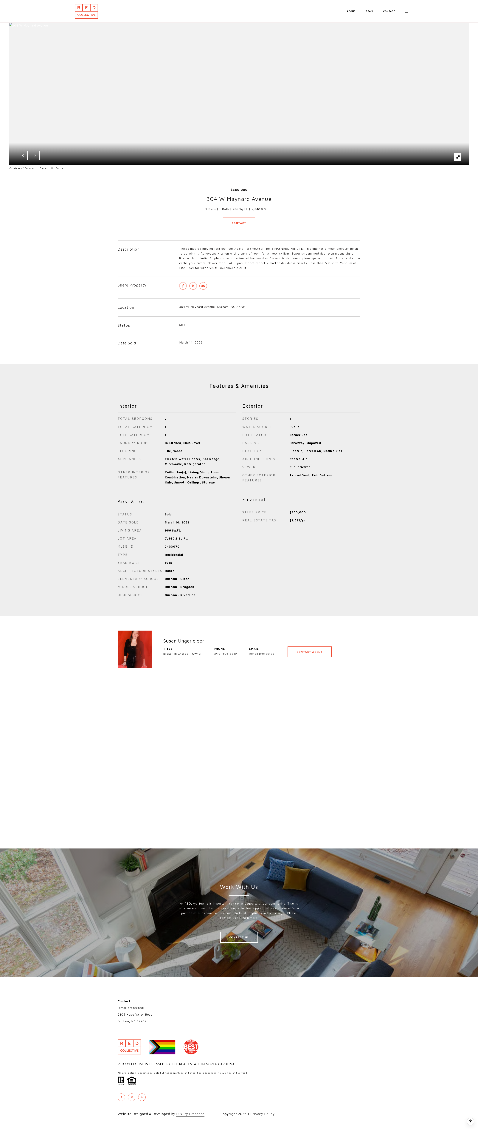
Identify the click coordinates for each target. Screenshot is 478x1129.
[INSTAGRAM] (131, 1097)
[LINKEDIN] (142, 1097)
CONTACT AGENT (310, 651)
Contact (239, 222)
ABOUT (351, 11)
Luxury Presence (190, 1114)
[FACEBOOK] (121, 1097)
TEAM (369, 11)
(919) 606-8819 (225, 653)
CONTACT (389, 11)
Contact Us (239, 937)
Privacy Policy (262, 1114)
